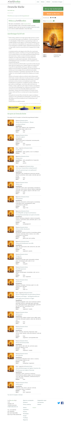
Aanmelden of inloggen (57, 1)
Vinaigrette (18, 256)
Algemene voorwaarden (28, 400)
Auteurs (24, 407)
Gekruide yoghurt (20, 137)
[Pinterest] (53, 17)
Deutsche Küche (24, 120)
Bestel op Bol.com (53, 13)
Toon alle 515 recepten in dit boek (15, 394)
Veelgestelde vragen (41, 400)
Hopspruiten (19, 158)
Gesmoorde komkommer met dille (24, 243)
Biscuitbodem (19, 355)
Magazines (25, 419)
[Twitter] (52, 17)
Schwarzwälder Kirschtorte (23, 229)
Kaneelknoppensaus (21, 269)
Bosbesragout (19, 384)
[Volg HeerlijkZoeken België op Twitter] (58, 403)
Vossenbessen (19, 198)
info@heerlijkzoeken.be (13, 406)
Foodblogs (25, 417)
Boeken (42, 1)
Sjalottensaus (19, 314)
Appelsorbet (19, 281)
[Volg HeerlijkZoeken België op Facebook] (62, 403)
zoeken (14, 1)
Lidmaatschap (40, 402)
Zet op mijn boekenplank (53, 9)
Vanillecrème (19, 150)
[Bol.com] (24, 109)
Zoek (38, 1)
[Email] (55, 17)
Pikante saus (19, 184)
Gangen (25, 415)
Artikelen (48, 1)
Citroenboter (19, 328)
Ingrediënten (26, 409)
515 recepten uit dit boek (18, 16)
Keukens (25, 411)
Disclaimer (25, 402)
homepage (28, 27)
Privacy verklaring (27, 404)
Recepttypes (26, 413)
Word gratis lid (36, 21)
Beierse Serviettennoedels (22, 342)
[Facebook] (50, 17)
